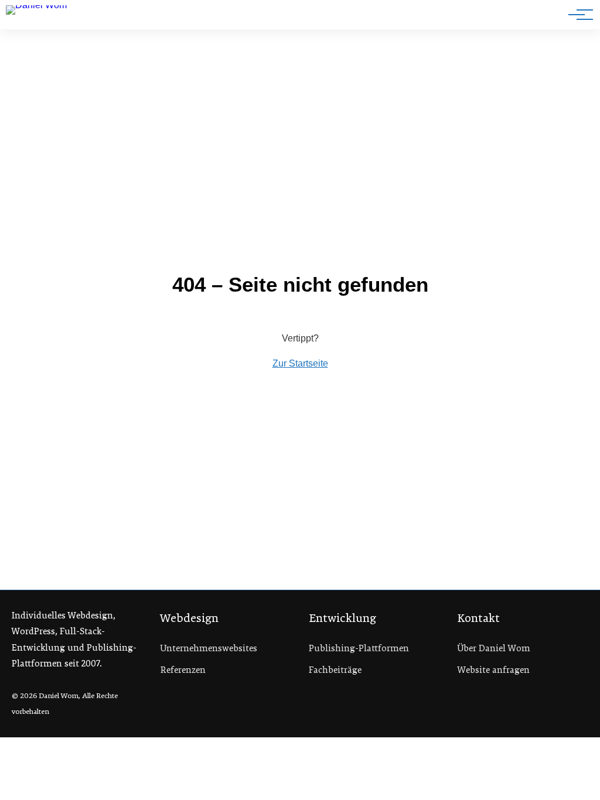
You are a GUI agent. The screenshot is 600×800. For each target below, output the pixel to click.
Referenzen (183, 670)
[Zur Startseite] (46, 17)
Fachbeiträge (335, 670)
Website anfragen (494, 670)
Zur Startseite (300, 363)
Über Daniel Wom (494, 648)
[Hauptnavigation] (576, 14)
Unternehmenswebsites (209, 648)
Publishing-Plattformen (359, 648)
